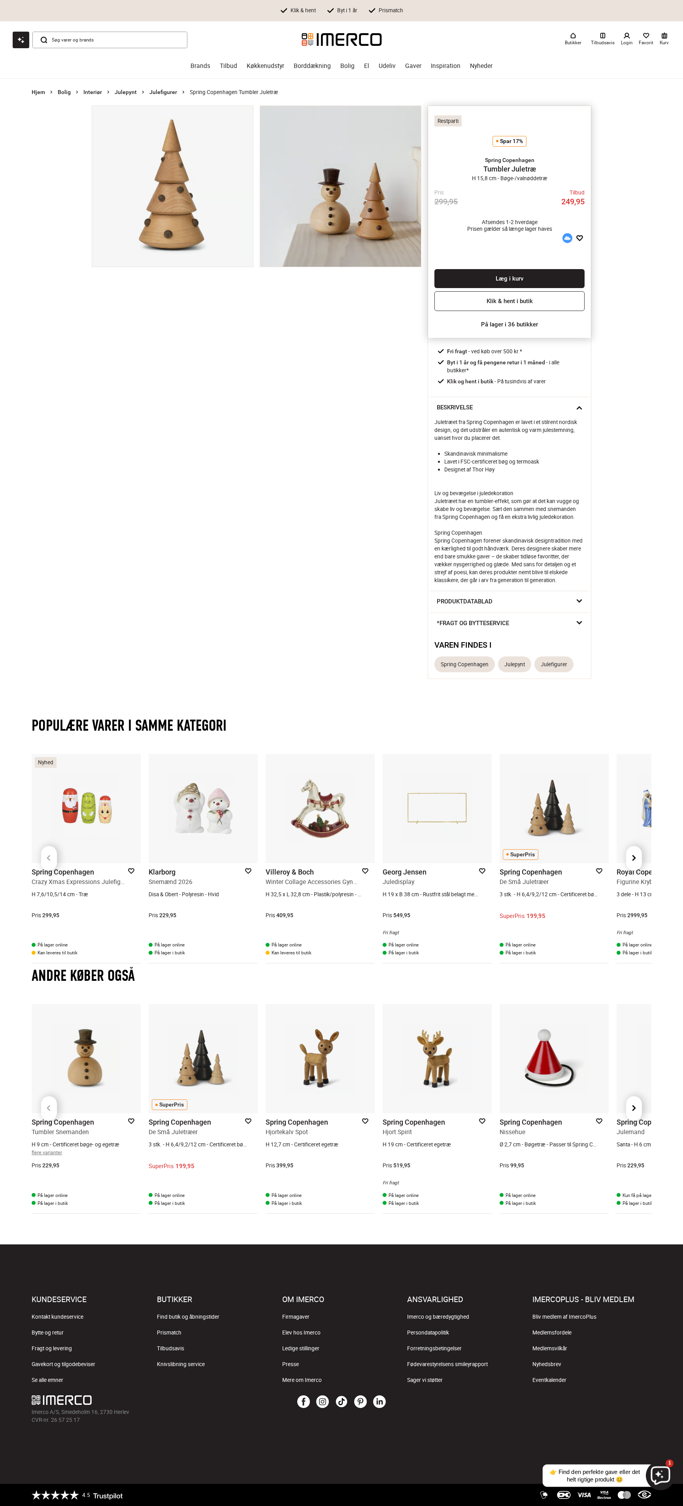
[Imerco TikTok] (341, 1402)
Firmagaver (295, 1316)
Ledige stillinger (300, 1348)
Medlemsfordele (552, 1332)
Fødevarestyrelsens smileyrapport (447, 1364)
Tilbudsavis (170, 1348)
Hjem (38, 92)
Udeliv (387, 66)
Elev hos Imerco (301, 1332)
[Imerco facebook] (303, 1402)
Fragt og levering (52, 1348)
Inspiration (445, 66)
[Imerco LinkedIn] (379, 1402)
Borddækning (312, 66)
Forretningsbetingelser (434, 1348)
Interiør (92, 92)
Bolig (347, 66)
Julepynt (126, 92)
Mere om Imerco (302, 1379)
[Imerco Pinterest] (360, 1402)
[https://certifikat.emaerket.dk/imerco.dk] (644, 1495)
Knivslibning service (181, 1364)
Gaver (413, 66)
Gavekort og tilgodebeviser (63, 1364)
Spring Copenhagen (465, 664)
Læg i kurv (509, 278)
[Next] (634, 858)
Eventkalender (549, 1379)
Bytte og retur (48, 1332)
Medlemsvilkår (549, 1348)
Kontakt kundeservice (57, 1316)
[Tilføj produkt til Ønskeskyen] (567, 238)
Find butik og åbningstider (188, 1316)
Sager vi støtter (425, 1379)
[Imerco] (342, 39)
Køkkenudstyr (265, 66)
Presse (290, 1364)
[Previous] (49, 858)
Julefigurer (163, 92)
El (366, 66)
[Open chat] (21, 40)
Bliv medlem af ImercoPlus (564, 1316)
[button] (509, 160)
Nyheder (481, 66)
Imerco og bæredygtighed (438, 1316)
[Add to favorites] (580, 238)
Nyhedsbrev (546, 1364)
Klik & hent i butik (510, 301)
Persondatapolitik (428, 1332)
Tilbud (228, 66)
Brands (200, 66)
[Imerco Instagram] (322, 1402)
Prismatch (169, 1332)
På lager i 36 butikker (509, 324)
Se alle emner (47, 1379)
